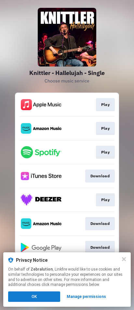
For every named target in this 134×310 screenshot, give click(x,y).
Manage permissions (86, 296)
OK (34, 296)
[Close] (124, 259)
